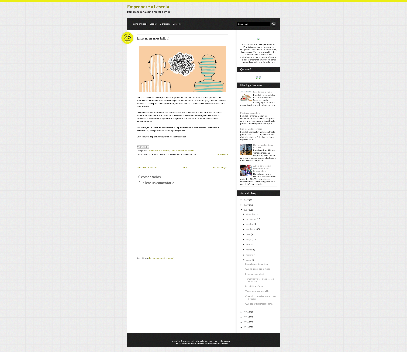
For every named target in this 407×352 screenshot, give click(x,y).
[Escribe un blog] (141, 147)
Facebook (274, 12)
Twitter (262, 12)
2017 (246, 210)
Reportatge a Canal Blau (256, 264)
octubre (249, 224)
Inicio (185, 167)
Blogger (227, 341)
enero (249, 260)
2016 (246, 312)
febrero (249, 255)
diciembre (250, 214)
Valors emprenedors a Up (257, 291)
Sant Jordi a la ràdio (262, 92)
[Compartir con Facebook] (147, 147)
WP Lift (186, 343)
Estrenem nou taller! (153, 37)
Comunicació (154, 150)
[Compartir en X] (144, 147)
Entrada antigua (220, 167)
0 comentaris (222, 154)
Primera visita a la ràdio (251, 129)
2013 (246, 327)
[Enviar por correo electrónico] (138, 147)
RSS (268, 12)
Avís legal (209, 341)
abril (248, 244)
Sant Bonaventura (178, 150)
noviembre (251, 219)
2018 (246, 204)
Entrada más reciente (147, 167)
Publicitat (165, 150)
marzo (249, 249)
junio (248, 234)
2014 (246, 322)
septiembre (251, 229)
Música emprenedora (250, 113)
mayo (248, 239)
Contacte (177, 24)
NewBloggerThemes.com (217, 343)
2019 (246, 199)
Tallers (191, 150)
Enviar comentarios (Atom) (161, 258)
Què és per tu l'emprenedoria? (259, 303)
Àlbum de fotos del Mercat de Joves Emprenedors (262, 168)
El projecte (165, 24)
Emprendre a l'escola (148, 6)
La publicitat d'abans (254, 286)
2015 (246, 317)
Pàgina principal (139, 24)
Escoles (153, 24)
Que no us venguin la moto (257, 269)
